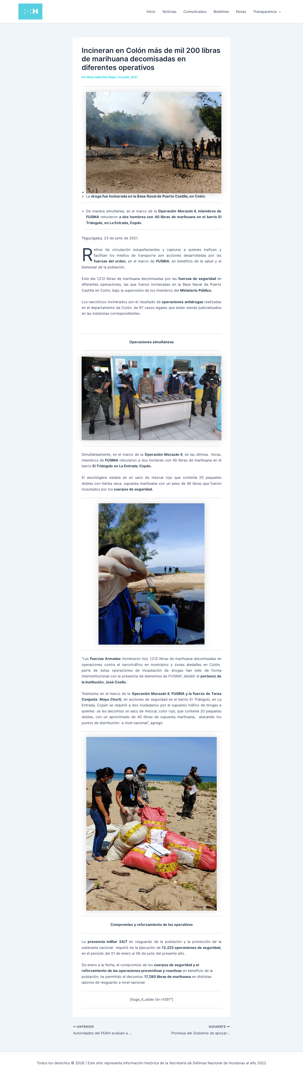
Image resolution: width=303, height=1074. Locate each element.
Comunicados (195, 11)
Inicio (151, 11)
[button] (279, 11)
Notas (241, 11)
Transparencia (265, 11)
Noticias (169, 11)
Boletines (221, 11)
